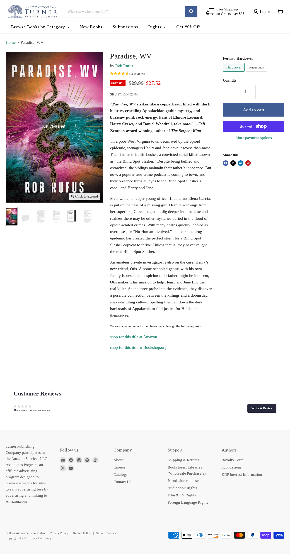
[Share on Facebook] (225, 163)
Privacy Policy (59, 533)
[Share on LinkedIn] (240, 163)
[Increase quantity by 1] (262, 92)
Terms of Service (106, 533)
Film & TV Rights (182, 495)
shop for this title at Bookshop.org (138, 347)
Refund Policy (82, 533)
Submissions (232, 467)
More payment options (254, 138)
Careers (120, 467)
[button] (261, 408)
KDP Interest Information (242, 474)
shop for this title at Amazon (133, 336)
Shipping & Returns (183, 460)
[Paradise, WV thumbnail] (11, 216)
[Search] (191, 11)
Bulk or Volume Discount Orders (25, 533)
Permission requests (184, 480)
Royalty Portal (233, 460)
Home (11, 42)
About (118, 460)
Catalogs (121, 474)
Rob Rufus (124, 65)
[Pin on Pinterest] (248, 163)
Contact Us (122, 482)
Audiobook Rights (182, 488)
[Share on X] (233, 163)
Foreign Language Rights (188, 502)
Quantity (230, 80)
